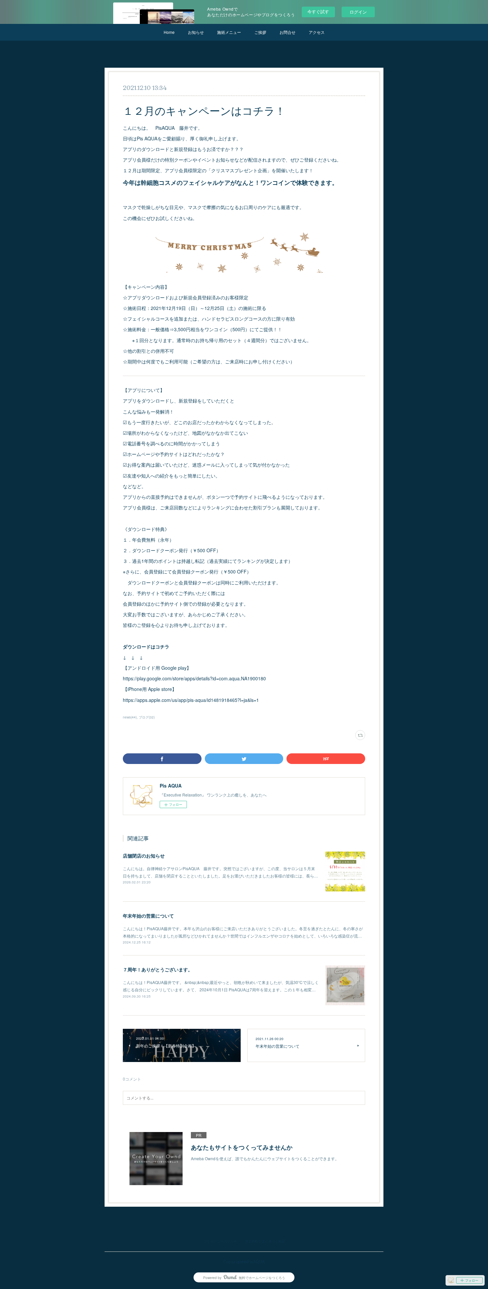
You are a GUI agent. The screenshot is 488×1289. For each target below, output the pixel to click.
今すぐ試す (318, 11)
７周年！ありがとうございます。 (158, 969)
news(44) (130, 717)
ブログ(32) (147, 717)
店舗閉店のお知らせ (144, 855)
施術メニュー (229, 32)
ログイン (358, 12)
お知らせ (196, 32)
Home (169, 32)
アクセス (317, 32)
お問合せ (287, 32)
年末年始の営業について (148, 915)
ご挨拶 (260, 32)
